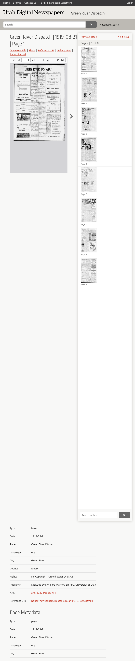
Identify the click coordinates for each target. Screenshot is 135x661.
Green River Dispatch (88, 13)
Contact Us (30, 2)
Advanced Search (109, 24)
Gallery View (64, 50)
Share (32, 50)
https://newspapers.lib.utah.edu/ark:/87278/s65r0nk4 (62, 600)
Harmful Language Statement (56, 2)
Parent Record (18, 54)
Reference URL (46, 50)
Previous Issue (89, 36)
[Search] (91, 24)
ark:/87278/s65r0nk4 (43, 592)
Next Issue (123, 36)
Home (6, 2)
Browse (17, 2)
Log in (130, 2)
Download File (18, 50)
